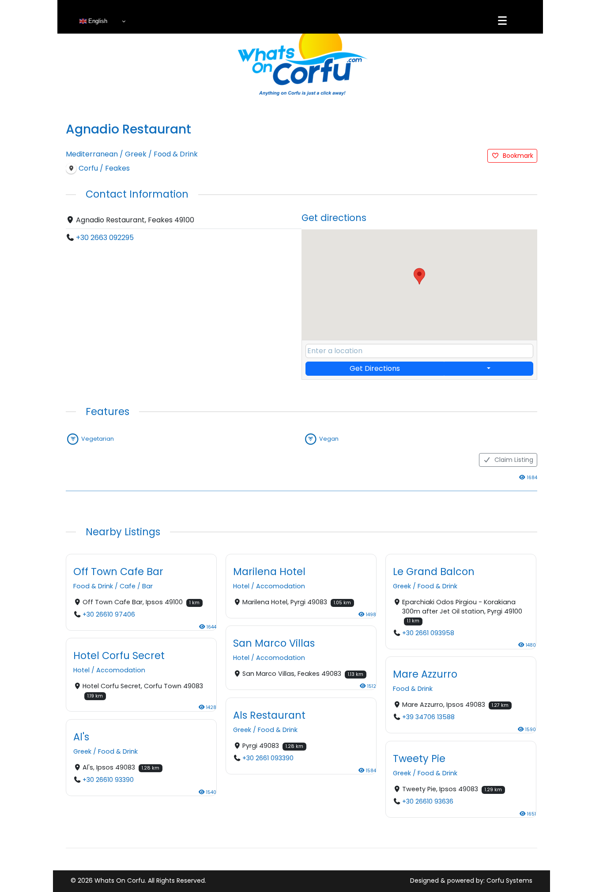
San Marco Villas (274, 643)
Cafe (128, 586)
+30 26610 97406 (109, 614)
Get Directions (375, 368)
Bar (147, 586)
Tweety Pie (419, 758)
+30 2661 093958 (428, 633)
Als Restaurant (269, 715)
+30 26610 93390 (108, 779)
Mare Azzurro (425, 674)
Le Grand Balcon (434, 571)
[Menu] (502, 20)
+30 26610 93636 (427, 801)
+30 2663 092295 (105, 238)
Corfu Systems (509, 880)
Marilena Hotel (269, 571)
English (97, 21)
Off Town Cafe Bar (118, 571)
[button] (419, 276)
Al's (81, 736)
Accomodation (280, 586)
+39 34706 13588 (428, 717)
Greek (136, 154)
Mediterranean (92, 154)
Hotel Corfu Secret (119, 655)
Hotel (241, 586)
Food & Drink (176, 154)
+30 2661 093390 (268, 758)
